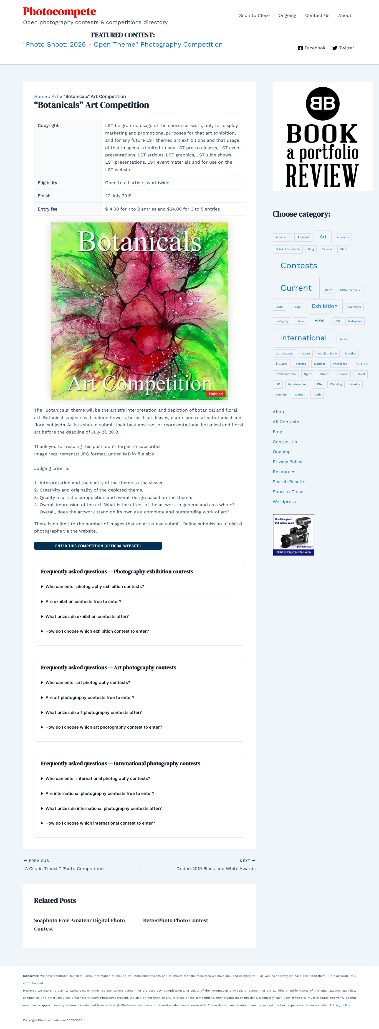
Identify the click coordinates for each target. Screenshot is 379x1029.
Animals (303, 237)
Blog (311, 249)
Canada (327, 249)
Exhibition (325, 306)
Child (343, 249)
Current (296, 288)
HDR (337, 321)
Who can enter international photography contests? (98, 778)
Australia (343, 237)
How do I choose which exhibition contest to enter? (97, 631)
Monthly (350, 353)
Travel (360, 374)
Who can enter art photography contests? (88, 682)
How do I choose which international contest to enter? (100, 823)
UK (278, 384)
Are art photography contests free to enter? (90, 697)
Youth (317, 394)
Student (342, 374)
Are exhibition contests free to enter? (83, 601)
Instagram (355, 321)
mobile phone (327, 353)
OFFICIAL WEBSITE (98, 546)
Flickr (300, 321)
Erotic (280, 306)
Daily (328, 289)
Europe (296, 306)
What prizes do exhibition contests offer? (87, 616)
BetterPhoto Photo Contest (175, 920)
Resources (284, 471)
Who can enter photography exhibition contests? (95, 586)
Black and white (288, 249)
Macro (305, 353)
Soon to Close (254, 15)
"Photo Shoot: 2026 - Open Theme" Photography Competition (123, 44)
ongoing (301, 363)
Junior (343, 339)
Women (300, 394)
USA (319, 384)
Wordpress (284, 501)
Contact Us (317, 15)
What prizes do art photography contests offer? (94, 712)
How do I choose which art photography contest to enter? (104, 727)
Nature (281, 364)
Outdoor (319, 363)
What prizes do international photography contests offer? (104, 808)
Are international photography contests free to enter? (100, 793)
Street (324, 374)
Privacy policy (340, 1005)
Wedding (336, 384)
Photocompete (59, 11)
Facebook (354, 306)
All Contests (286, 421)
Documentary (350, 290)
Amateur (282, 237)
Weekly (355, 384)
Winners (281, 394)
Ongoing (287, 15)
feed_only (282, 321)
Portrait (362, 364)
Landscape (284, 353)
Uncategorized (297, 384)
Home (40, 96)
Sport (308, 374)
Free (319, 320)
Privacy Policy (287, 461)
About (345, 15)
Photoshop (340, 363)
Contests (299, 265)
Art (55, 96)
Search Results (289, 481)
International (303, 337)
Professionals (286, 374)
